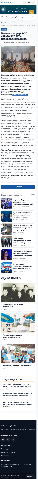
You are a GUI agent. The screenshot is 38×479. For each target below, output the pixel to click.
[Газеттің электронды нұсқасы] (31, 12)
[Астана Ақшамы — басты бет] (18, 9)
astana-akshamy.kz (20, 94)
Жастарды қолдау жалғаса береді (17, 365)
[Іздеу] (33, 17)
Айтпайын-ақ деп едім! (9, 17)
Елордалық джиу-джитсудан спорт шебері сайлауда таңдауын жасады (17, 385)
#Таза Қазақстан (6, 2)
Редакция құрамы (8, 452)
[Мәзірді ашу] (3, 9)
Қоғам (11, 23)
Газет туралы (6, 449)
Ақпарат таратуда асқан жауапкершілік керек (13, 336)
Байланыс (5, 456)
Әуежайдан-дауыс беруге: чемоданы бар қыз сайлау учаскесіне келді (17, 394)
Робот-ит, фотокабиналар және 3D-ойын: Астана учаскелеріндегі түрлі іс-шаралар (18, 405)
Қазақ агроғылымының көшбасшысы (13, 305)
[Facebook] (33, 2)
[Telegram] (29, 2)
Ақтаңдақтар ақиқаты (29, 17)
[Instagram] (24, 2)
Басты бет (4, 23)
